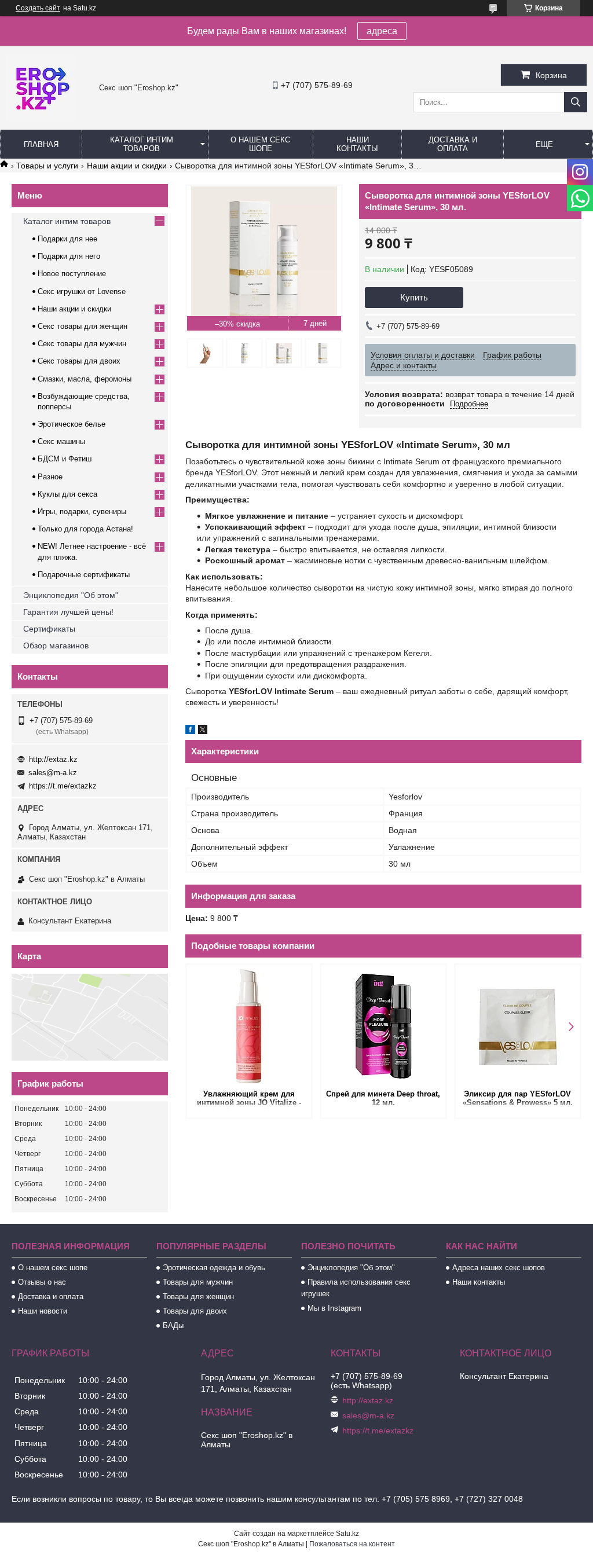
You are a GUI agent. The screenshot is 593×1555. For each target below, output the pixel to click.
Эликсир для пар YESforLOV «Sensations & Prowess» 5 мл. (518, 1098)
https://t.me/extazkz (63, 786)
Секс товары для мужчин (82, 343)
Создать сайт (38, 8)
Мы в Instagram (334, 1308)
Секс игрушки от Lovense (82, 291)
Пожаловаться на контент (352, 1544)
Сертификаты (49, 628)
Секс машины (61, 441)
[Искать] (575, 102)
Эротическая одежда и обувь (214, 1267)
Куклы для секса (67, 494)
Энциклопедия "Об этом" (70, 595)
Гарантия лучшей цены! (68, 612)
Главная (41, 144)
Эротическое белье (71, 424)
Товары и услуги (47, 165)
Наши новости (42, 1311)
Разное (50, 476)
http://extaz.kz (53, 759)
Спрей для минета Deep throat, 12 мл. (383, 1098)
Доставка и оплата (453, 144)
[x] (202, 731)
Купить (414, 297)
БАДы (173, 1325)
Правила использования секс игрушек (356, 1288)
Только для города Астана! (85, 529)
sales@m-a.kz (52, 772)
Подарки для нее (67, 238)
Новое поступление (72, 273)
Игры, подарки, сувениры (82, 511)
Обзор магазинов (56, 645)
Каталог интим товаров (141, 144)
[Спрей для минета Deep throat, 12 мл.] (383, 1026)
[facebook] (190, 731)
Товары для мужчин (198, 1282)
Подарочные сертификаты (84, 574)
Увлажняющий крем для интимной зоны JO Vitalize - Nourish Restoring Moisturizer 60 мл (249, 1099)
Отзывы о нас (42, 1282)
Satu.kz (347, 1534)
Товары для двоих (195, 1311)
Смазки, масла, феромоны (84, 379)
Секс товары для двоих (79, 361)
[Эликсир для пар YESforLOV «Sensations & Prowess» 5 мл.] (518, 1026)
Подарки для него (69, 256)
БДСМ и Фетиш (64, 458)
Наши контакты (357, 144)
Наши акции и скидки (127, 165)
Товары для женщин (198, 1296)
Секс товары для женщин (82, 326)
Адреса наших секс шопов (498, 1267)
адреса (382, 31)
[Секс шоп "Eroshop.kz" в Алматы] (40, 118)
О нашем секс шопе (260, 144)
